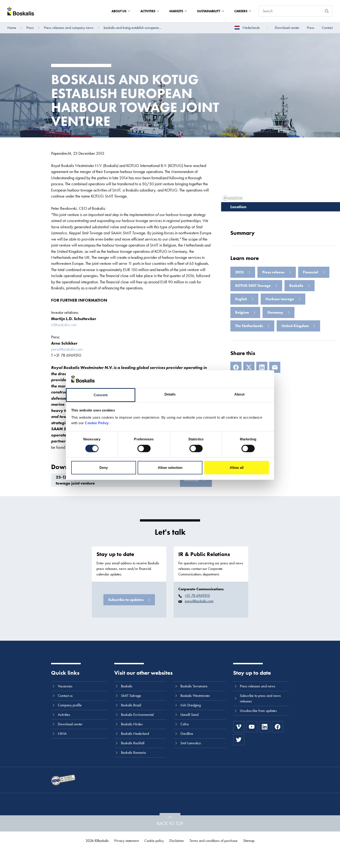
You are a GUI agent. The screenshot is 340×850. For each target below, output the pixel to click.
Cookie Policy (97, 423)
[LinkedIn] (261, 367)
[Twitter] (238, 739)
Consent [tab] (101, 395)
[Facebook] (235, 367)
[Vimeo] (238, 726)
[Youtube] (251, 726)
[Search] (326, 11)
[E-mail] (274, 367)
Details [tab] (170, 394)
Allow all (237, 468)
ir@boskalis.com (64, 324)
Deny (103, 468)
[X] (248, 367)
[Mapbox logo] (233, 198)
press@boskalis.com (67, 349)
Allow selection (170, 468)
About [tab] (239, 394)
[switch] (144, 448)
